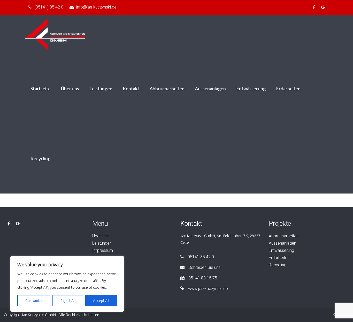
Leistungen (100, 88)
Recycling (40, 158)
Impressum (102, 250)
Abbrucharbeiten (167, 88)
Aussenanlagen (210, 88)
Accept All (101, 301)
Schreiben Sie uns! (204, 267)
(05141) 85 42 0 (48, 7)
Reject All (67, 301)
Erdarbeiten (288, 88)
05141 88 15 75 (202, 278)
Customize (34, 301)
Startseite (40, 88)
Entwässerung (251, 88)
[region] (67, 284)
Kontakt (131, 88)
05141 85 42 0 (201, 256)
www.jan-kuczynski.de (208, 288)
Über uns (70, 88)
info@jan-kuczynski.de (96, 7)
